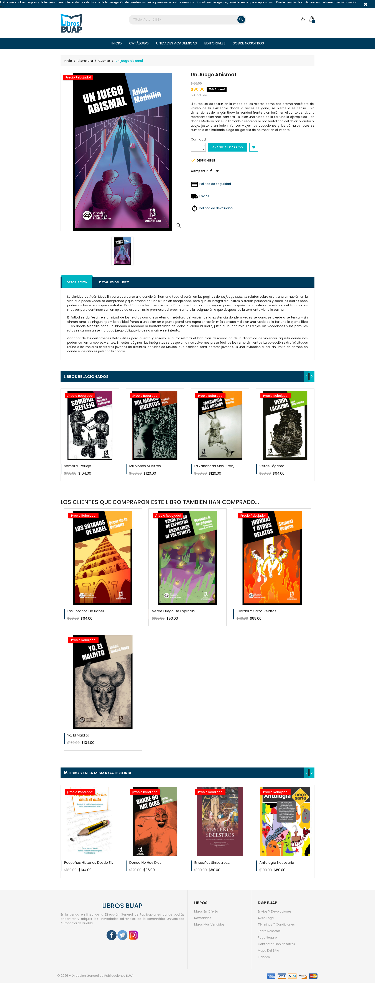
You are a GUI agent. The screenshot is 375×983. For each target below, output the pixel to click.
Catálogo (139, 43)
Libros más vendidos (209, 924)
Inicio (116, 43)
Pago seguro (267, 937)
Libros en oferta (206, 911)
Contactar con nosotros (276, 944)
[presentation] (306, 376)
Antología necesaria (276, 862)
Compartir (211, 174)
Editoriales (214, 43)
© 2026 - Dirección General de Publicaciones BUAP (95, 975)
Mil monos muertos (145, 466)
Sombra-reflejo (77, 466)
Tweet (217, 174)
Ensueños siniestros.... (212, 862)
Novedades (202, 918)
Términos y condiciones (276, 924)
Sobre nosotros (248, 43)
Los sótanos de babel (85, 611)
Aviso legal (266, 918)
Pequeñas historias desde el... (88, 862)
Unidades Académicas (176, 43)
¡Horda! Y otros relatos (256, 611)
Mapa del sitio (268, 950)
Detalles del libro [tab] (114, 282)
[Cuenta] (303, 19)
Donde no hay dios (145, 862)
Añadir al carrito (227, 147)
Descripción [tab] (76, 282)
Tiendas (264, 957)
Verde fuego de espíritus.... (174, 611)
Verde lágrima (271, 466)
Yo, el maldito (78, 735)
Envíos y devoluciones (274, 911)
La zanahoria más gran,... (215, 466)
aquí (3, 6)
